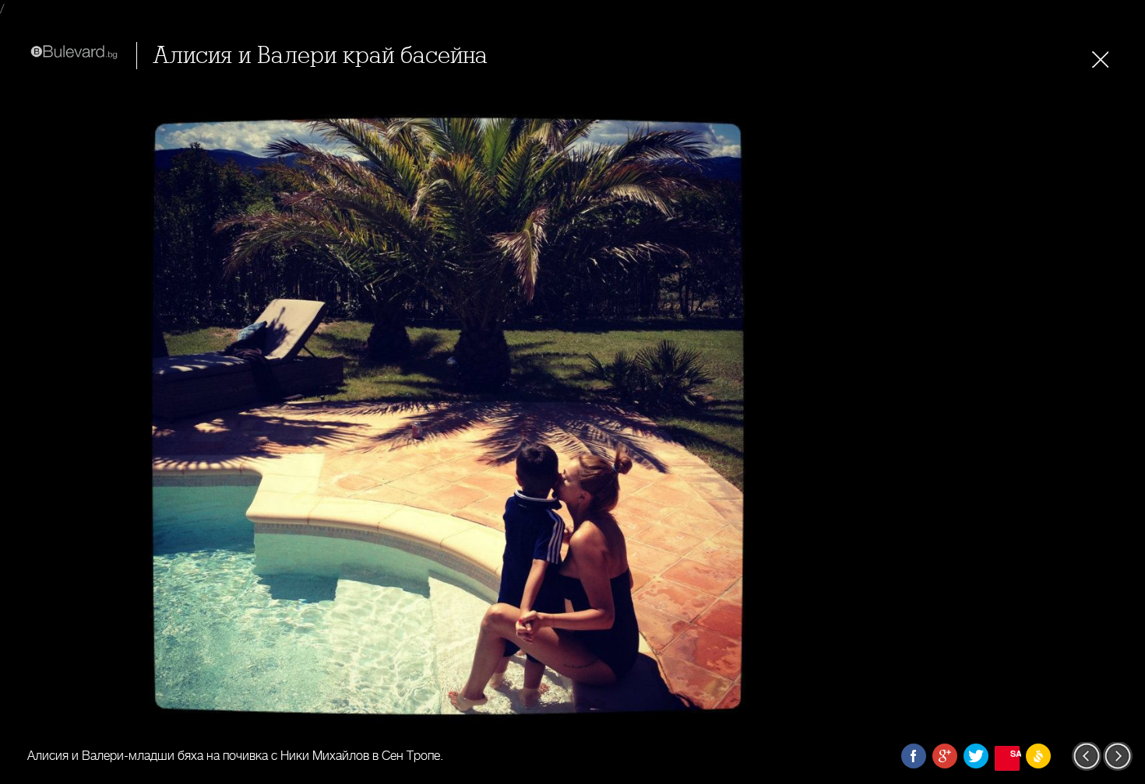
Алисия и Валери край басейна (320, 55)
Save (1015, 753)
